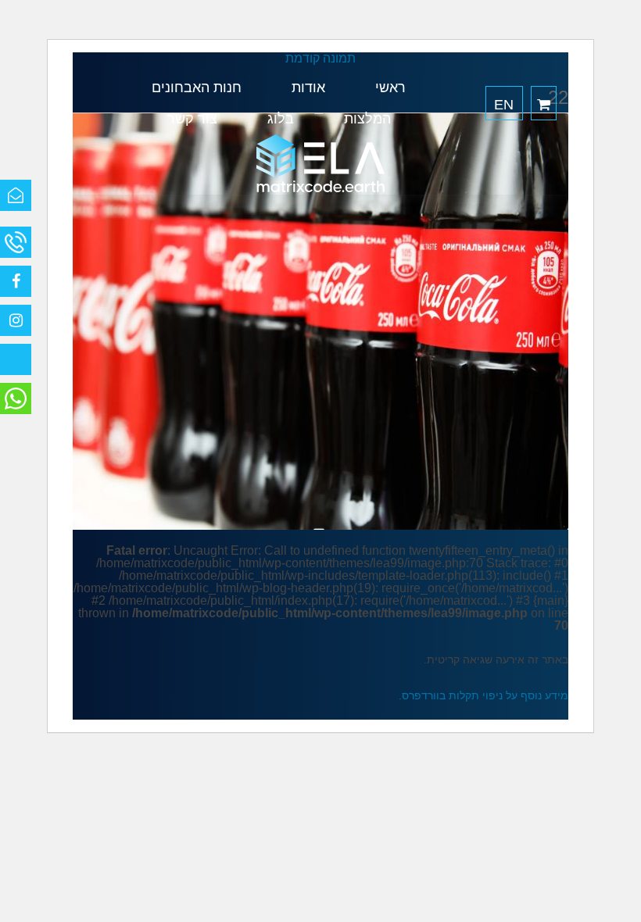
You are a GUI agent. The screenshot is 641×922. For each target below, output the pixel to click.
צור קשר (192, 119)
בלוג (280, 119)
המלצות (367, 119)
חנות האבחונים (197, 87)
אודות (308, 87)
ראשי (390, 87)
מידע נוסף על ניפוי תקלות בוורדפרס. (483, 695)
